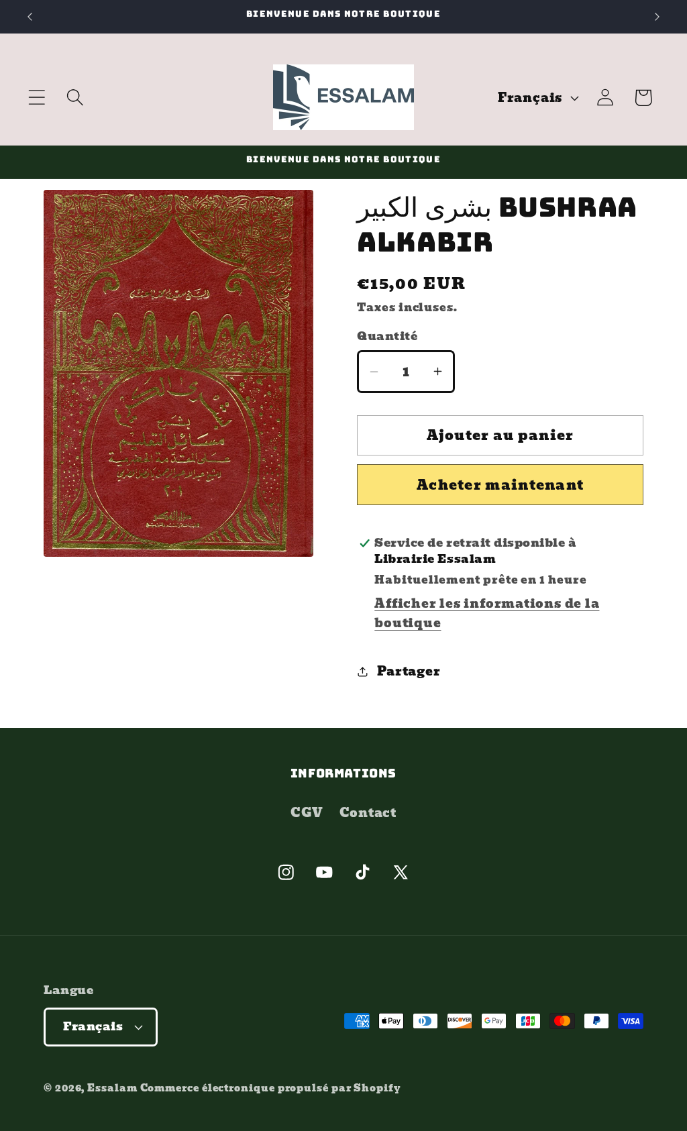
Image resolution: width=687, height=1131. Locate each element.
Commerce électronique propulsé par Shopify (270, 1087)
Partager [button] (408, 671)
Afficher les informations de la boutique (486, 613)
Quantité (387, 336)
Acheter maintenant (500, 485)
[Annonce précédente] (29, 16)
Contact (368, 812)
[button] (36, 97)
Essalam (112, 1087)
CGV (306, 812)
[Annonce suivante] (657, 16)
